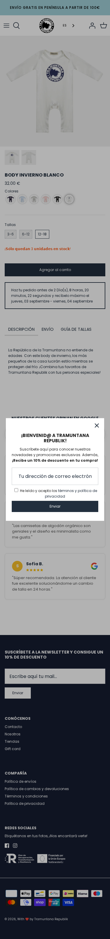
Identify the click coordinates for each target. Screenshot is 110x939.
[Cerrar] (96, 425)
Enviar (55, 506)
